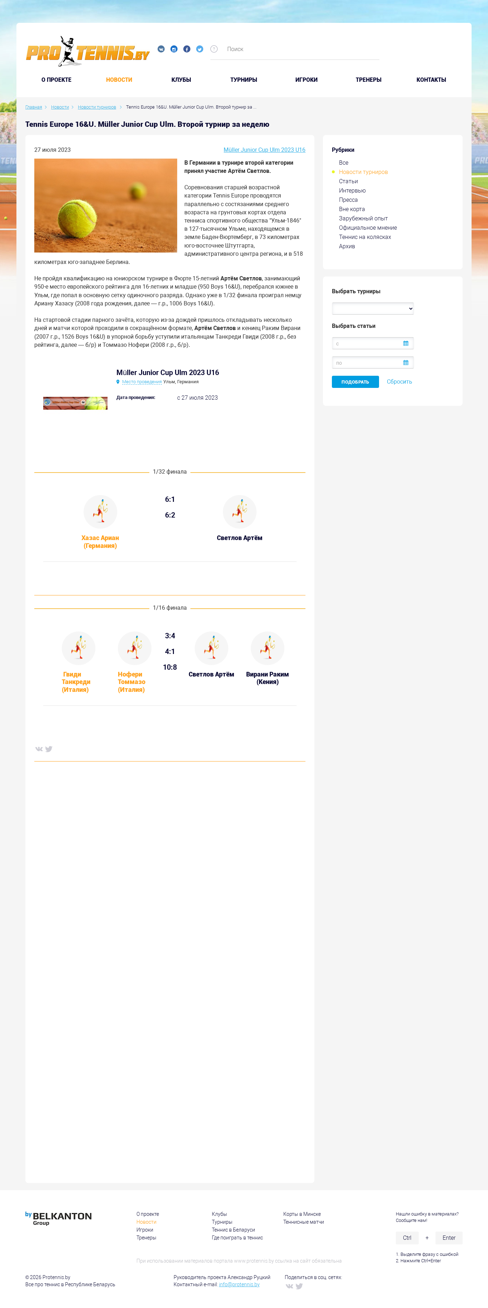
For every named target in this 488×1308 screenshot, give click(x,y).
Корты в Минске (302, 1214)
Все (343, 162)
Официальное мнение (368, 227)
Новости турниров (363, 172)
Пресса (348, 199)
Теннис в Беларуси (233, 1230)
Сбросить (399, 381)
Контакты (431, 80)
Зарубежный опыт (363, 218)
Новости (119, 80)
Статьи (348, 181)
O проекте (56, 80)
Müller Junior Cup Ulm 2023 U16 (264, 149)
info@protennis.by (239, 1284)
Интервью (352, 190)
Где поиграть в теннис (237, 1237)
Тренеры (369, 80)
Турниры (243, 80)
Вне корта (352, 209)
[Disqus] (169, 876)
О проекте (147, 1214)
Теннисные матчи (303, 1222)
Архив (347, 246)
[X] (48, 748)
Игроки (306, 80)
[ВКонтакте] (38, 748)
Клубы (181, 80)
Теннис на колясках (365, 237)
